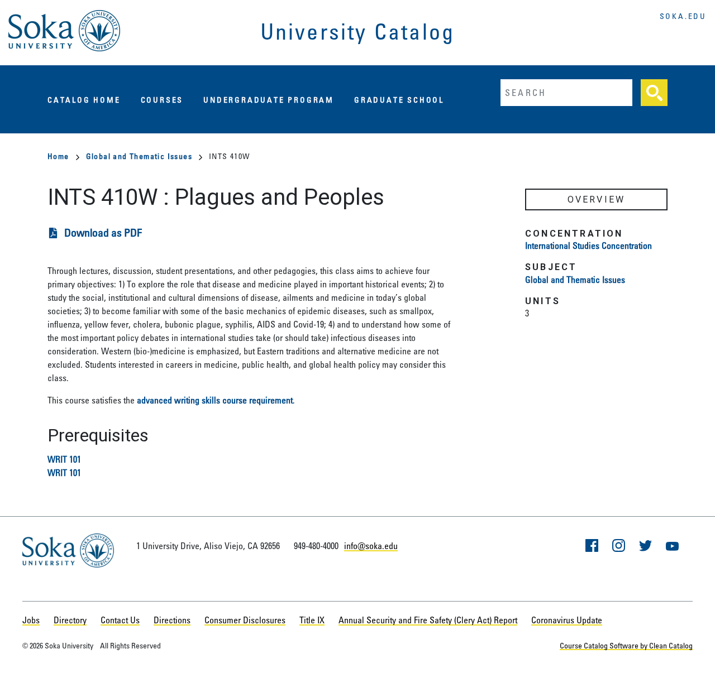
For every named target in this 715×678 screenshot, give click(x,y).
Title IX (312, 620)
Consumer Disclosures (244, 620)
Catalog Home (84, 99)
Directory (70, 620)
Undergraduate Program (268, 99)
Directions (172, 620)
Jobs (31, 620)
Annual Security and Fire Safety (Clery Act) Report (428, 620)
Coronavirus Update (566, 620)
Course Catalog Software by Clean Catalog (626, 645)
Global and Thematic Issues (139, 156)
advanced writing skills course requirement (215, 400)
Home (58, 156)
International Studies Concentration (588, 245)
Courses (162, 99)
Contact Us (120, 620)
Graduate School (399, 99)
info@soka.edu (371, 545)
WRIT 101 (64, 459)
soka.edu (683, 16)
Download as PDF (103, 232)
